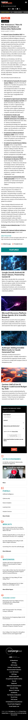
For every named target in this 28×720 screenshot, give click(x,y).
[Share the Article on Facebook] (2, 18)
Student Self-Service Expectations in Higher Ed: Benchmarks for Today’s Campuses (12, 564)
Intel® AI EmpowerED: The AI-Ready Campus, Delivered (12, 610)
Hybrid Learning (18, 12)
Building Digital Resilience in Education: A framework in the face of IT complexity (14, 535)
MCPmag (14, 674)
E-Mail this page (7, 244)
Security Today (14, 688)
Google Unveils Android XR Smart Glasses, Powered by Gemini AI (13, 274)
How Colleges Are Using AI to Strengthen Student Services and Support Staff (14, 632)
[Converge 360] (14, 651)
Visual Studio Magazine (14, 704)
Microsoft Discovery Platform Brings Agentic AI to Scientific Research (14, 315)
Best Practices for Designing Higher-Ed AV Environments (14, 617)
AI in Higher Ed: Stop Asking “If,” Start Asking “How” (12, 578)
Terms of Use (14, 713)
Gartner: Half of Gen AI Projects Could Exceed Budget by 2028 (14, 386)
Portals (6, 491)
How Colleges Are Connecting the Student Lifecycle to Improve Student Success (14, 625)
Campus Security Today (14, 667)
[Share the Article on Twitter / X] (9, 18)
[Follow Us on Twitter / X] (10, 8)
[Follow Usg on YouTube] (17, 9)
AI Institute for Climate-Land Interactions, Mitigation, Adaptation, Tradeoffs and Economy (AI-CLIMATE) (14, 116)
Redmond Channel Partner (14, 685)
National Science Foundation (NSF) (12, 34)
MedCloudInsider (14, 676)
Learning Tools (6, 507)
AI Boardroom (14, 660)
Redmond (14, 683)
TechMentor (14, 692)
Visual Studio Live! (14, 706)
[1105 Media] (14, 657)
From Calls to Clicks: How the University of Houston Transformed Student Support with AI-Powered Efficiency (14, 571)
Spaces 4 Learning (14, 690)
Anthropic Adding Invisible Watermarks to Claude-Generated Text (13, 349)
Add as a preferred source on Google (9, 6)
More (4, 482)
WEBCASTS (7, 524)
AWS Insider (14, 665)
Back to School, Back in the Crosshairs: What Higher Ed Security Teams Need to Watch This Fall (13, 529)
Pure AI (14, 681)
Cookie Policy (5, 713)
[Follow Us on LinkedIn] (9, 8)
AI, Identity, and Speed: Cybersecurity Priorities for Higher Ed (12, 462)
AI (11, 12)
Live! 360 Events (14, 672)
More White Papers (8, 589)
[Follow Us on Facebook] (15, 9)
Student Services (7, 511)
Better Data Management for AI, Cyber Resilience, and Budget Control (13, 584)
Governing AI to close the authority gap (13, 546)
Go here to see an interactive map (10, 225)
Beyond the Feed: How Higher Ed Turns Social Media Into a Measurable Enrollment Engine (13, 602)
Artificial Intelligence (8, 494)
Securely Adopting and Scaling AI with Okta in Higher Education (13, 541)
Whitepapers (8, 559)
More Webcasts (7, 551)
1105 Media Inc (11, 711)
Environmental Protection (14, 669)
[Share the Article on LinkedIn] (5, 18)
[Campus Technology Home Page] (6, 3)
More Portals (6, 516)
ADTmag (14, 663)
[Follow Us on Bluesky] (13, 9)
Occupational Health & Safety (14, 679)
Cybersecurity (6, 498)
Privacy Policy (15, 431)
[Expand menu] (26, 3)
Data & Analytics (7, 503)
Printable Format (18, 244)
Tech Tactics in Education (14, 695)
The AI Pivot (14, 697)
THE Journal (14, 699)
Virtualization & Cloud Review (14, 702)
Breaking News (5, 21)
